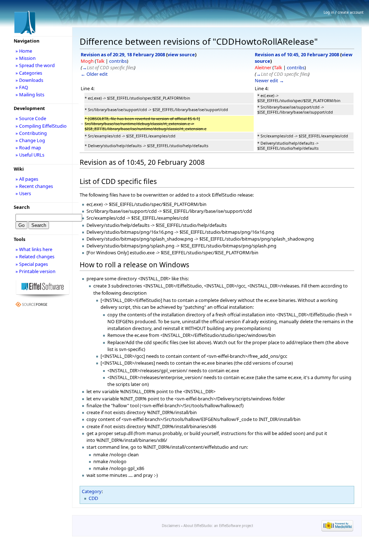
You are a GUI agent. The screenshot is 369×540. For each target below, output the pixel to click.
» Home (23, 51)
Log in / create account (344, 12)
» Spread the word (35, 65)
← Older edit (94, 74)
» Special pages (31, 264)
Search (22, 207)
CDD (93, 498)
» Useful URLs (29, 155)
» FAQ (21, 87)
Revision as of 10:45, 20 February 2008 (297, 54)
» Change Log (30, 140)
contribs (118, 61)
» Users (23, 193)
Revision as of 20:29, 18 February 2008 (123, 54)
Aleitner (263, 67)
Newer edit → (269, 80)
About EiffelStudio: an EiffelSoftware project (218, 525)
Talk (100, 61)
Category (92, 491)
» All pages (26, 179)
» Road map (28, 147)
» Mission (25, 58)
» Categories (28, 73)
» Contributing (31, 133)
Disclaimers (171, 525)
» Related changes (34, 256)
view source (181, 54)
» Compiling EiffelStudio (41, 126)
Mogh (87, 61)
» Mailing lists (29, 94)
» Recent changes (34, 186)
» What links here (33, 249)
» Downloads (29, 80)
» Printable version (35, 271)
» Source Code (30, 118)
